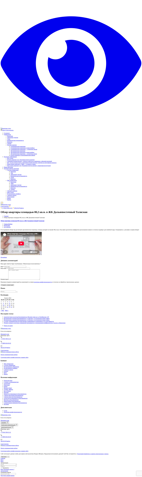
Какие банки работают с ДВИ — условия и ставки (21, 164)
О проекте (7, 133)
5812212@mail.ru (5, 347)
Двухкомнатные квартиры (18, 151)
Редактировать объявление (11, 366)
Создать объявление (9, 365)
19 (9, 305)
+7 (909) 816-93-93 (6, 343)
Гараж (12, 177)
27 (11, 307)
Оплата (6, 371)
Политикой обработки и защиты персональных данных (92, 454)
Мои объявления (12, 180)
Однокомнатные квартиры (18, 146)
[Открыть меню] (2, 203)
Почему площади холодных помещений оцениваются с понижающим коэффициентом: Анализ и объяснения (34, 323)
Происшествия (8, 380)
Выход (6, 374)
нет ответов (7, 227)
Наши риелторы (8, 167)
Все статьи (10, 158)
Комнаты (9, 142)
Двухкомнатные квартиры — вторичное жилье (24, 154)
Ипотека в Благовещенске (11, 400)
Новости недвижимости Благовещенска (15, 394)
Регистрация (10, 196)
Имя (2, 266)
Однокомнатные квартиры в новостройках (23, 148)
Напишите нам (5, 334)
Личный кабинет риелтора (11, 168)
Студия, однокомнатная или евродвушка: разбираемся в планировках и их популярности (29, 321)
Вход (5, 372)
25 (7, 307)
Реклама (6, 392)
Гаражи (9, 143)
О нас (5, 410)
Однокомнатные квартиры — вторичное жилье (24, 149)
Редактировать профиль (14, 194)
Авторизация (4, 471)
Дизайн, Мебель (8, 389)
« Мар (2, 310)
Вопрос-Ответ (8, 388)
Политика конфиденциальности (13, 412)
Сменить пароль (11, 195)
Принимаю (3, 456)
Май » (6, 310)
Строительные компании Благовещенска (15, 402)
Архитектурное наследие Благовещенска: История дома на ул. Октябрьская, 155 (26, 317)
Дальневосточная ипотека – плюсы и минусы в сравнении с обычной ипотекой (29, 161)
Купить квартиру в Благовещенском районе (23, 155)
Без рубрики (7, 391)
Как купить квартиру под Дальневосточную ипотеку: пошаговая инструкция (29, 165)
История (6, 404)
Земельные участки (12, 137)
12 (9, 303)
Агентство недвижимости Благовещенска (15, 398)
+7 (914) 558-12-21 (6, 338)
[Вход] (9, 206)
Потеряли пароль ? (9, 469)
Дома (8, 139)
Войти (9, 198)
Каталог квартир (12, 145)
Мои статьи (10, 192)
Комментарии (4, 279)
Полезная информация (10, 156)
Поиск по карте (8, 325)
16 (3, 305)
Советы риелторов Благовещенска (13, 395)
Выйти (9, 199)
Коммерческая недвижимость (15, 140)
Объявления (7, 134)
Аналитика (7, 383)
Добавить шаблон (12, 191)
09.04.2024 (7, 225)
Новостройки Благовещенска (12, 401)
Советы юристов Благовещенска (13, 397)
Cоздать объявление (12, 170)
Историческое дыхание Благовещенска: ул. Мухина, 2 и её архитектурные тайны (26, 318)
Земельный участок (16, 174)
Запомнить (6, 468)
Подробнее (4, 257)
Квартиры (10, 136)
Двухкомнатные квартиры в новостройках (22, 152)
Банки (5, 386)
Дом (12, 173)
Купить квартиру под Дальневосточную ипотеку (21, 159)
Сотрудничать (9, 130)
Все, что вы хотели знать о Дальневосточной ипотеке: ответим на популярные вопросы (31, 162)
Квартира (13, 171)
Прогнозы (7, 385)
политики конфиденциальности (43, 282)
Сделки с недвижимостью (11, 382)
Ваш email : (4, 268)
